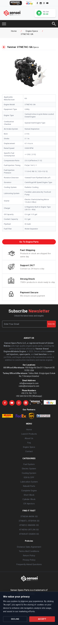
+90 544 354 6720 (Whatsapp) (29, 396)
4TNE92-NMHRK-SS (29, 525)
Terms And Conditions (29, 551)
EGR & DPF (29, 477)
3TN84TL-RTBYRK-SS (29, 521)
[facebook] (37, 3)
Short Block (29, 495)
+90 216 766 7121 (29, 393)
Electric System (29, 468)
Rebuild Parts (29, 486)
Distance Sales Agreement (29, 547)
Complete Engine (29, 490)
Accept (42, 619)
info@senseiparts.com (29, 383)
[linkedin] (40, 3)
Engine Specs (32, 31)
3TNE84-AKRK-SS (29, 516)
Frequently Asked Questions (29, 564)
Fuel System (29, 464)
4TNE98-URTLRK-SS (29, 529)
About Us (29, 438)
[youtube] (47, 3)
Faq (29, 442)
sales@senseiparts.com (29, 386)
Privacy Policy (29, 560)
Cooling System (29, 473)
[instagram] (44, 3)
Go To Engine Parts (29, 242)
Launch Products (29, 434)
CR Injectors (29, 503)
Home (14, 31)
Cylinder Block (29, 499)
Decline (15, 619)
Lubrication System (29, 482)
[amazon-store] (16, 3)
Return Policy (29, 555)
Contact (29, 451)
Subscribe (51, 324)
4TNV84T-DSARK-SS (29, 534)
